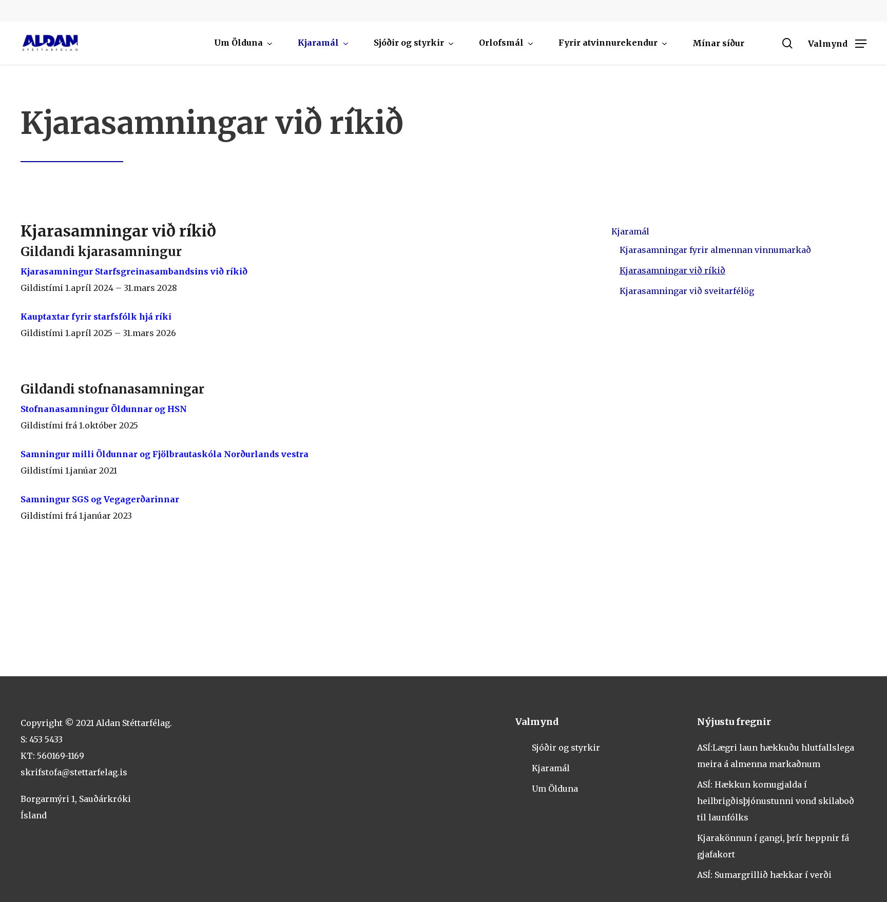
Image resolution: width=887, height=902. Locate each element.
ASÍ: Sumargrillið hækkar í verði (764, 875)
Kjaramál (630, 231)
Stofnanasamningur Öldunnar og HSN (104, 409)
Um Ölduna (555, 788)
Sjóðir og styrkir (566, 747)
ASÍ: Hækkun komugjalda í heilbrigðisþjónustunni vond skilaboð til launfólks (775, 800)
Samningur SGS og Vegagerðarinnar (100, 499)
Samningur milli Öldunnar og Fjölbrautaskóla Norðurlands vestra (166, 454)
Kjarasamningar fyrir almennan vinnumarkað (715, 250)
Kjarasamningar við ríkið (672, 270)
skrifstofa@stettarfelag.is (74, 772)
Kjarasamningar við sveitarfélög (687, 291)
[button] (837, 43)
